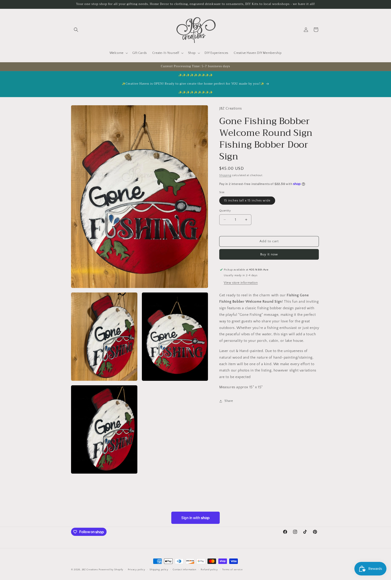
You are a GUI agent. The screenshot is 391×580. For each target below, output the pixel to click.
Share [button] (228, 401)
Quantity (225, 210)
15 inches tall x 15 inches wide (247, 200)
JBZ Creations (90, 569)
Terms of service (232, 569)
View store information (241, 282)
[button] (76, 30)
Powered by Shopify (111, 569)
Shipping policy (159, 569)
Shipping (225, 175)
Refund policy (209, 569)
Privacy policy (136, 569)
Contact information (184, 569)
